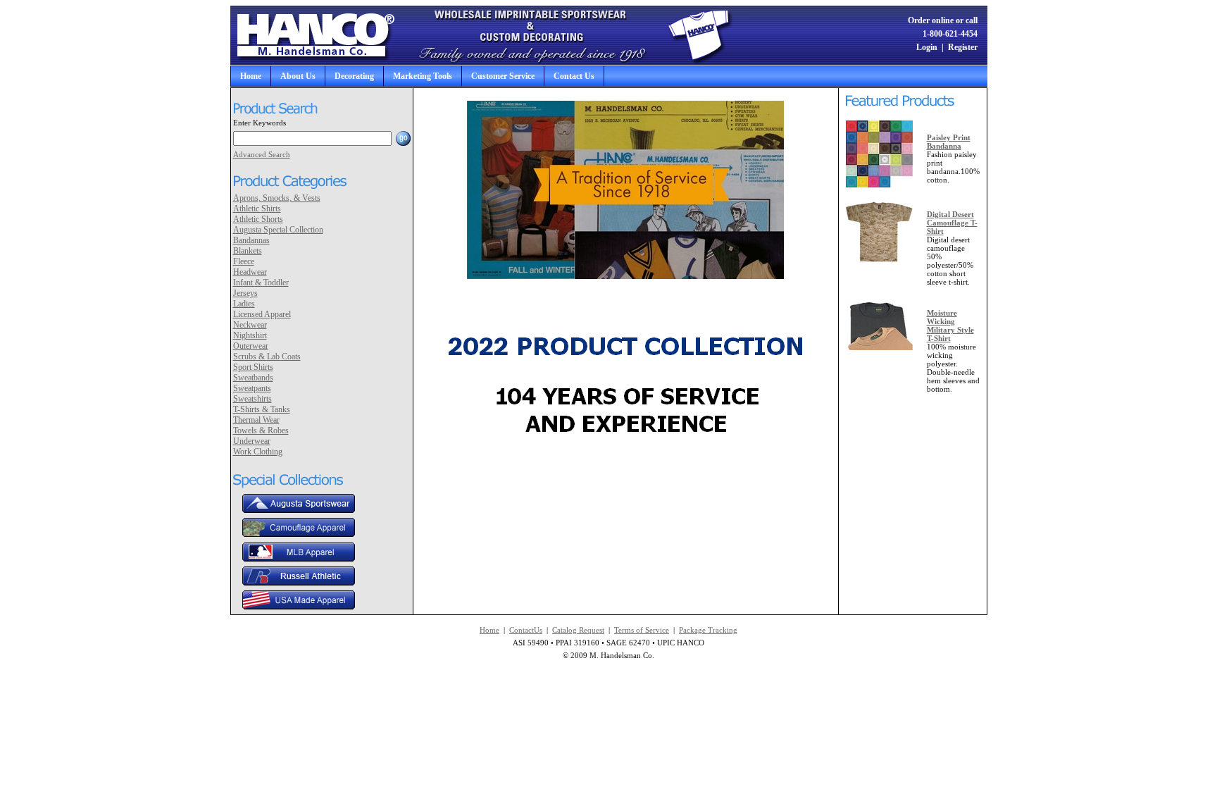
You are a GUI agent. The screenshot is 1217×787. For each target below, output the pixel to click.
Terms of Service (641, 630)
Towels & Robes (261, 430)
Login (926, 47)
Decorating (354, 76)
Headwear (250, 272)
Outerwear (250, 346)
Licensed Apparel (262, 314)
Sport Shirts (253, 367)
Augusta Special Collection (278, 230)
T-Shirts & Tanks (261, 409)
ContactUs (525, 630)
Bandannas (251, 240)
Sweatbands (253, 378)
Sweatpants (252, 388)
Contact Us (574, 76)
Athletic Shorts (258, 219)
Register (963, 47)
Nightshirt (250, 335)
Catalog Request (578, 630)
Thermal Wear (256, 420)
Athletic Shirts (257, 208)
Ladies (244, 304)
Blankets (247, 251)
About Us (298, 76)
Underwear (251, 441)
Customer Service (503, 76)
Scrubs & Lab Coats (267, 356)
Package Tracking (708, 630)
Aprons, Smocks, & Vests (276, 198)
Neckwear (250, 325)
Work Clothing (257, 452)
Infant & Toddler (261, 282)
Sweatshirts (252, 399)
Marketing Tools (422, 76)
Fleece (243, 261)
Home (250, 76)
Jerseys (245, 293)
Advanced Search (261, 154)
